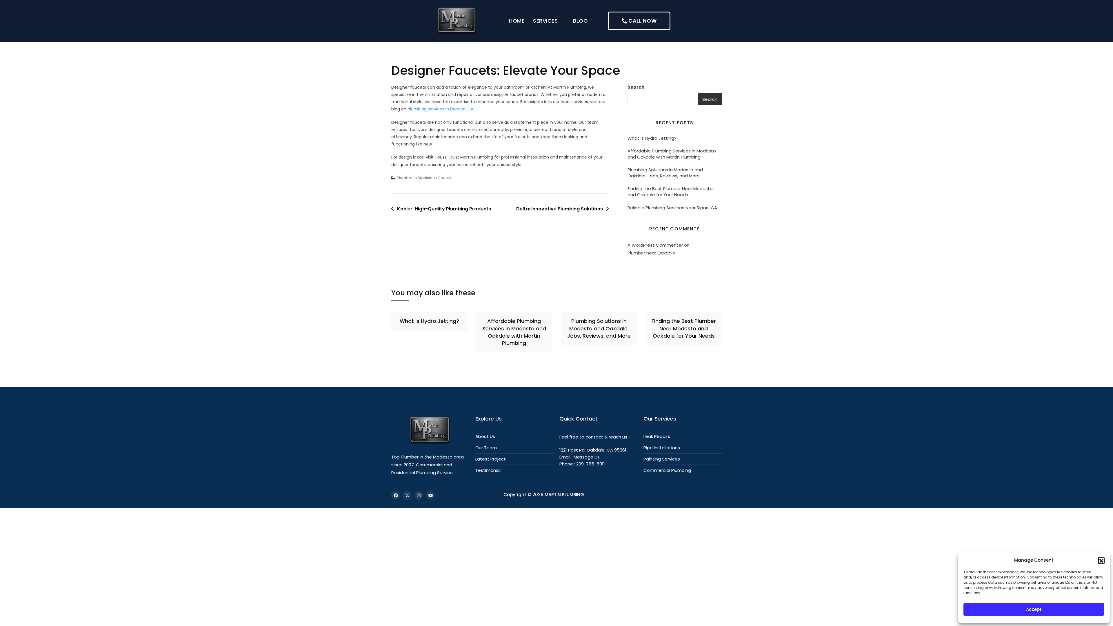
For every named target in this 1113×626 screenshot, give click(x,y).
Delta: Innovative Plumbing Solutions (559, 208)
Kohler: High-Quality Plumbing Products (444, 208)
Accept (1034, 609)
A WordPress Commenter (655, 245)
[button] (1101, 560)
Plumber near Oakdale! (652, 253)
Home (516, 20)
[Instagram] (418, 495)
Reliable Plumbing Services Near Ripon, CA (672, 208)
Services (545, 20)
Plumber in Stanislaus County (424, 178)
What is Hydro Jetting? (652, 138)
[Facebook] (395, 495)
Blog (580, 20)
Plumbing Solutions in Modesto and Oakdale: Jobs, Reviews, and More (665, 173)
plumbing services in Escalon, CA (440, 109)
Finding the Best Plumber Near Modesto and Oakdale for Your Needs (670, 191)
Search (636, 87)
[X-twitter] (407, 495)
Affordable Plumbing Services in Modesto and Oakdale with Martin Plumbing (672, 154)
